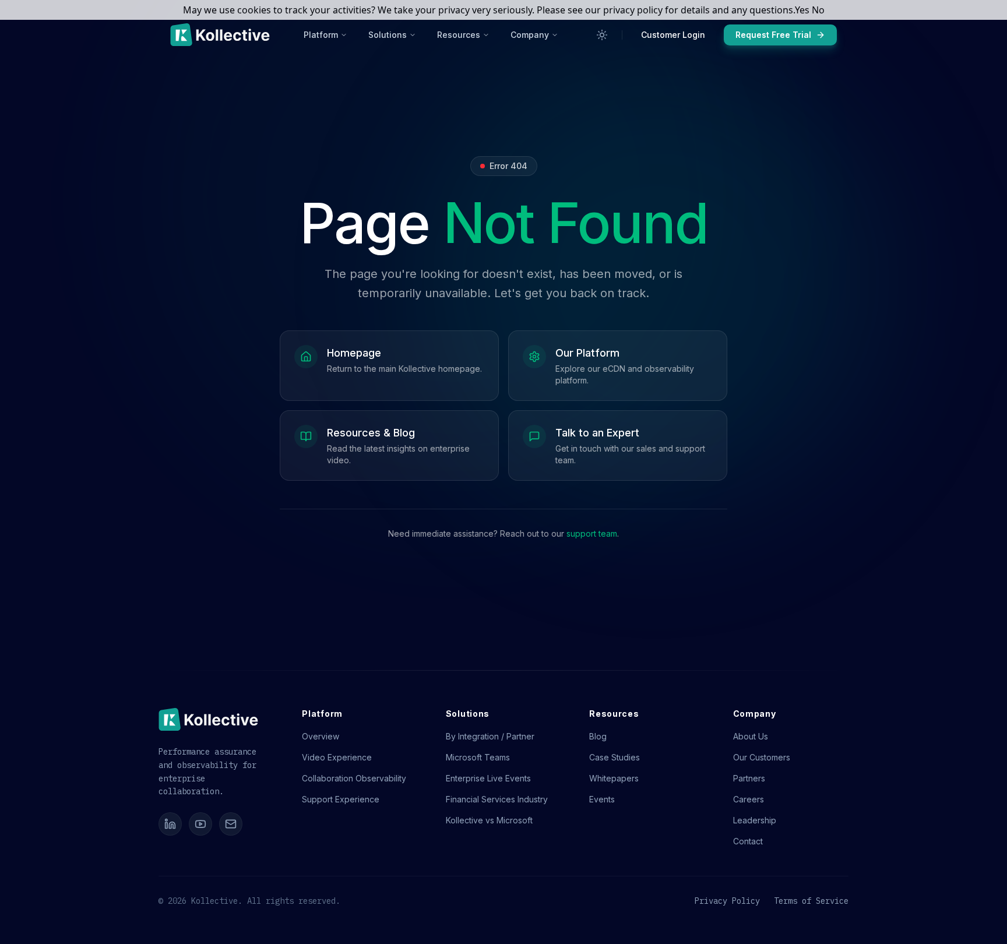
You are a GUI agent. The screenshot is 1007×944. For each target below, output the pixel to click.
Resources (458, 35)
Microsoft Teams (478, 757)
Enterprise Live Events (488, 778)
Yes (802, 9)
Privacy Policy (727, 901)
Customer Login (673, 35)
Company (529, 35)
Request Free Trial (773, 35)
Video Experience (337, 757)
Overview (320, 736)
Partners (749, 778)
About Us (750, 736)
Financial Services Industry (497, 799)
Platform (321, 35)
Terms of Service (811, 901)
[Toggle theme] (601, 34)
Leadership (754, 820)
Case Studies (614, 757)
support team (591, 533)
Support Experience (340, 799)
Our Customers (761, 757)
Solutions (387, 35)
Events (602, 799)
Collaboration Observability (354, 778)
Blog (598, 736)
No (818, 9)
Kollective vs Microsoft (489, 820)
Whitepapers (614, 778)
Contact (748, 841)
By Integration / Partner (490, 736)
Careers (748, 799)
